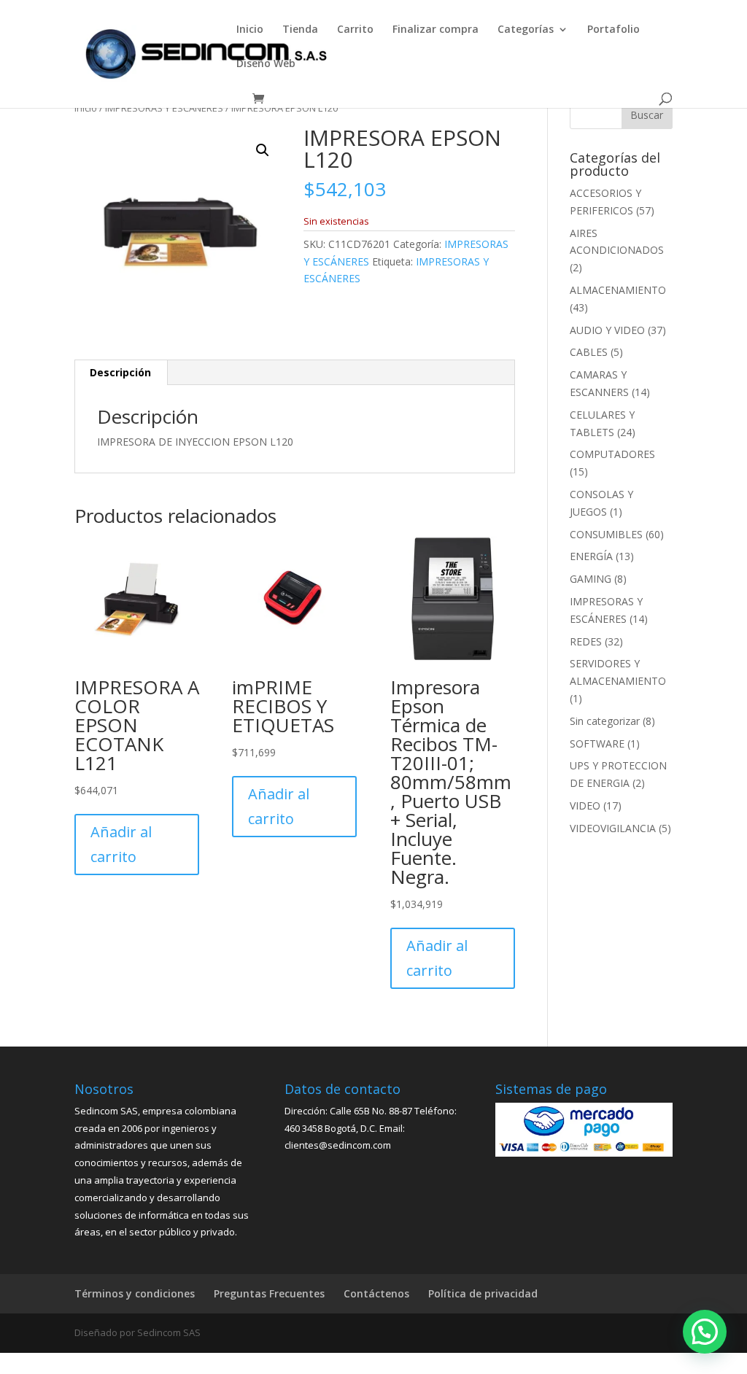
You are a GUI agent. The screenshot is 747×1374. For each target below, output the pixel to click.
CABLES (589, 352)
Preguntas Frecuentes (269, 1293)
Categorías (526, 30)
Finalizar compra (435, 30)
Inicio (249, 30)
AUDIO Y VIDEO (607, 330)
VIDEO (585, 805)
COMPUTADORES (612, 454)
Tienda (300, 30)
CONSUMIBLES (606, 534)
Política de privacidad (483, 1293)
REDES (586, 641)
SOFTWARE (597, 743)
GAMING (590, 579)
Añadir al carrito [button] (121, 844)
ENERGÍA (591, 556)
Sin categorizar (605, 721)
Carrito (355, 30)
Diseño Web (265, 64)
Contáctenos (376, 1293)
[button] (262, 150)
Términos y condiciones (134, 1293)
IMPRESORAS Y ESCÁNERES (164, 107)
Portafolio (613, 30)
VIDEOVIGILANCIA (613, 828)
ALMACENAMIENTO (618, 290)
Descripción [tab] (120, 372)
